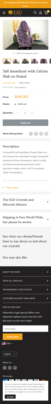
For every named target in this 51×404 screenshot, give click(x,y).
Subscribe (12, 336)
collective (9, 82)
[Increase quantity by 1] (32, 113)
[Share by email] (46, 133)
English (7, 354)
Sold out (25, 122)
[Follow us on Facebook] (5, 368)
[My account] (40, 12)
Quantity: (8, 112)
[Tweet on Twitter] (41, 133)
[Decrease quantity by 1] (18, 113)
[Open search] (35, 12)
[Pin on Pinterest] (36, 133)
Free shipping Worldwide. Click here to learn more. (25, 4)
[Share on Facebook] (31, 133)
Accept (10, 396)
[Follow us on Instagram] (10, 368)
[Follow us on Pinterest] (15, 368)
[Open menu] (4, 13)
